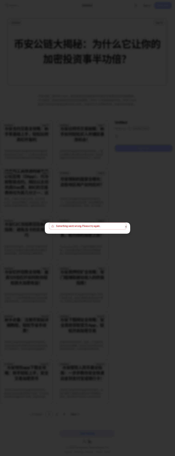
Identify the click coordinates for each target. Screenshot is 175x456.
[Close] (126, 226)
